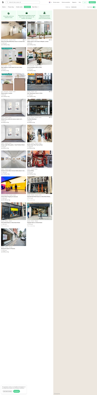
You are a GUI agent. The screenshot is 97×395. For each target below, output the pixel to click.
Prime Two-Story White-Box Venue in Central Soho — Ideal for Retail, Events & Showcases (13, 41)
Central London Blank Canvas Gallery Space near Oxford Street (12, 171)
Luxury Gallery (30, 170)
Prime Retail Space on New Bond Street (10, 222)
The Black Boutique (31, 119)
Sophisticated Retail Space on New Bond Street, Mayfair (38, 196)
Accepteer (16, 391)
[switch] (94, 7)
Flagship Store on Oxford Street (34, 222)
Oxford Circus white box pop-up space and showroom (11, 119)
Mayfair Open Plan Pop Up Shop (35, 144)
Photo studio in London (6, 93)
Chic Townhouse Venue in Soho (34, 93)
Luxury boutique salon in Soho (34, 67)
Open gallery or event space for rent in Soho (11, 67)
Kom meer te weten (7, 391)
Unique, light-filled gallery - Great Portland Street (13, 144)
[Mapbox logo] (57, 394)
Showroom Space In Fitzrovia (8, 248)
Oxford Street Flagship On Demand (9, 196)
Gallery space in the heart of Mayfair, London (37, 41)
